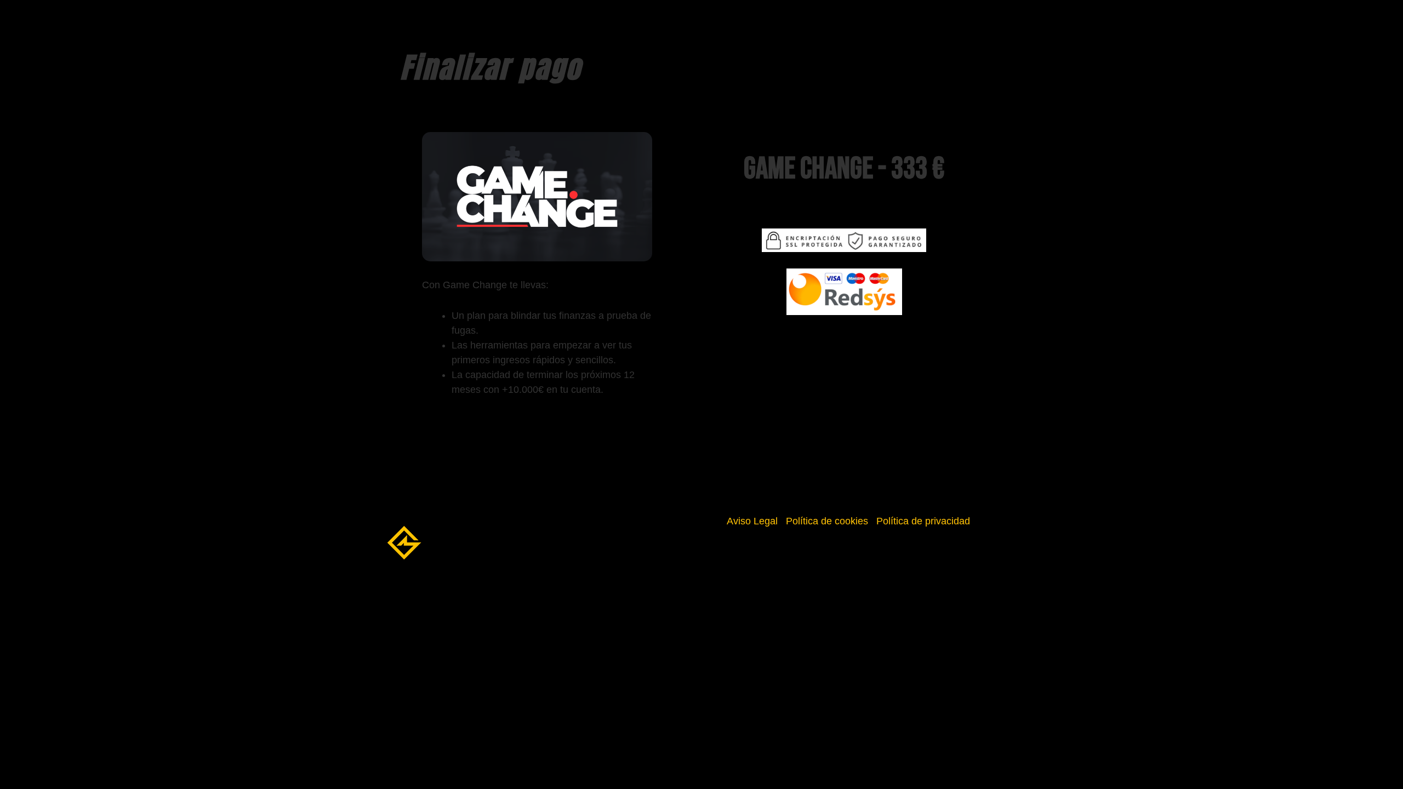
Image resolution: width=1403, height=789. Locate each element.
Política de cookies (827, 521)
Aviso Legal (752, 521)
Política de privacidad (923, 521)
